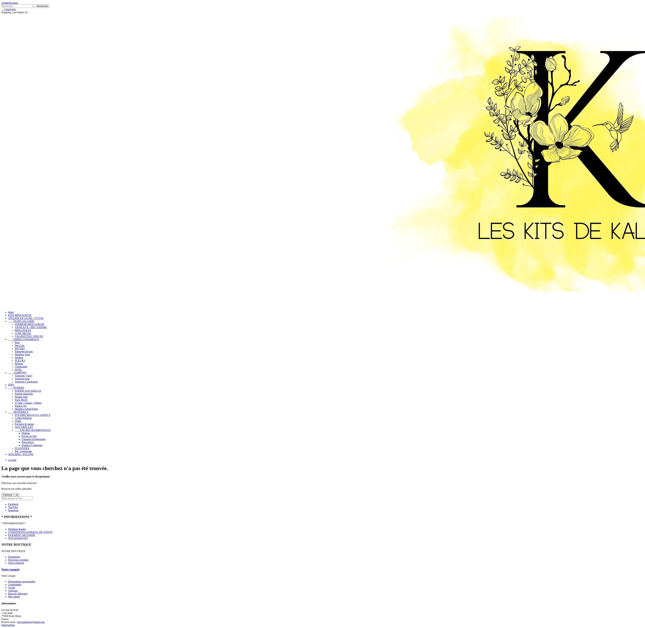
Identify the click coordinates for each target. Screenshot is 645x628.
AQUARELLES (24, 427)
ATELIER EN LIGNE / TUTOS (25, 318)
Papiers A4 (20, 405)
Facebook (13, 504)
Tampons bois (22, 378)
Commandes (14, 584)
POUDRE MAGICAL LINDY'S (32, 415)
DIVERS (20, 348)
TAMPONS (17, 372)
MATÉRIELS (18, 412)
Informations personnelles (21, 581)
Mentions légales (17, 529)
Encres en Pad (29, 436)
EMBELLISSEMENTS (23, 339)
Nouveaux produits (18, 559)
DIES (11, 384)
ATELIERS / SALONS (20, 454)
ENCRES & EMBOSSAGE (33, 430)
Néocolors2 (28, 442)
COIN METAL (23, 333)
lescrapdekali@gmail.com (31, 622)
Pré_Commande (23, 451)
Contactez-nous (9, 2)
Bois (17, 342)
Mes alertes (14, 596)
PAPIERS (16, 387)
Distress (26, 433)
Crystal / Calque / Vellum (28, 402)
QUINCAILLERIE (21, 321)
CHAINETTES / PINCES (29, 336)
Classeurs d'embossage (34, 439)
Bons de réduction (17, 593)
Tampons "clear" (24, 375)
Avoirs (11, 587)
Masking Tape (22, 354)
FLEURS (20, 360)
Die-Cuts (19, 345)
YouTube (13, 507)
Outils (18, 421)
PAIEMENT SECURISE (21, 535)
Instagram (13, 510)
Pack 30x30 (21, 399)
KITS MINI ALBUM (19, 315)
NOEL (18, 369)
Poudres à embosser (32, 445)
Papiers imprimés (24, 393)
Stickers (19, 357)
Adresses (13, 590)
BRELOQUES (23, 330)
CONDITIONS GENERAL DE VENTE (30, 532)
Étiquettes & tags (24, 351)
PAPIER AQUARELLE (28, 390)
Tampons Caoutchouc (26, 381)
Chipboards (21, 366)
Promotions (14, 556)
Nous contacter (16, 562)
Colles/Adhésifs (23, 418)
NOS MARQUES (18, 538)
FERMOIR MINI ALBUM (29, 324)
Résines (19, 363)
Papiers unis (21, 396)
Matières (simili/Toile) (26, 409)
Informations (8, 625)
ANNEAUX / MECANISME (31, 327)
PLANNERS (22, 448)
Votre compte (10, 569)
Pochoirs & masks (24, 424)
